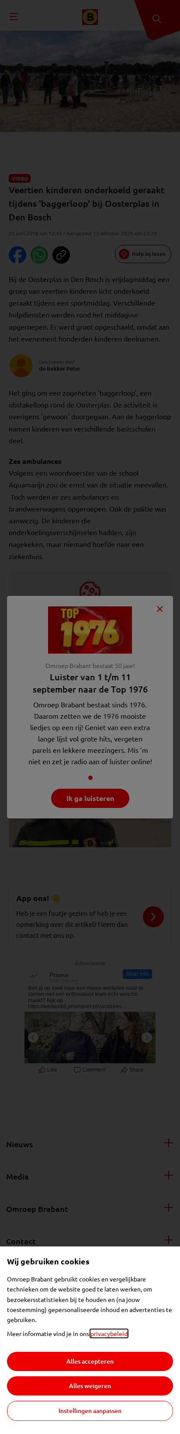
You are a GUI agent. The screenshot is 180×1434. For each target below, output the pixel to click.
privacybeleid (109, 1333)
